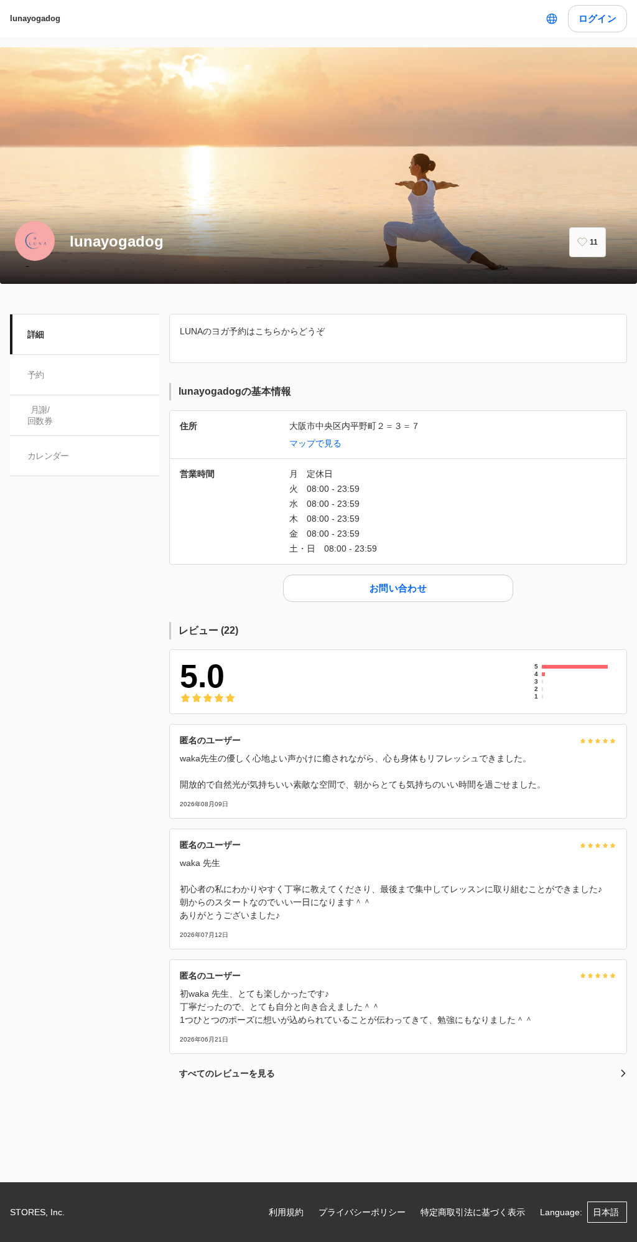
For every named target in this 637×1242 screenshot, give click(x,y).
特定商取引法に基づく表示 (473, 1212)
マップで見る (315, 443)
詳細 (35, 334)
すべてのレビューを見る (227, 1073)
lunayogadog (35, 18)
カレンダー (48, 456)
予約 (35, 375)
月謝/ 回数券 (39, 415)
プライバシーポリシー (362, 1212)
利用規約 (286, 1212)
